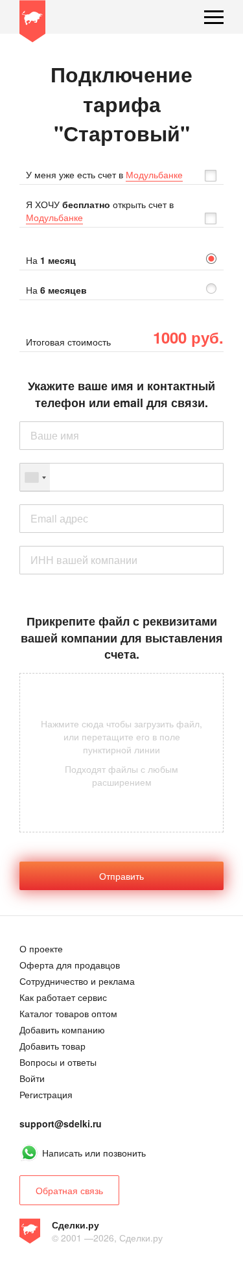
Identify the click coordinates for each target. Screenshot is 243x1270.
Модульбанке (154, 174)
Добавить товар (52, 1045)
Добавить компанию (62, 1029)
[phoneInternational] (121, 477)
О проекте (41, 948)
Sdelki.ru (32, 23)
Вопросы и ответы (58, 1061)
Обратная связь (69, 1190)
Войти (32, 1078)
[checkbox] (121, 174)
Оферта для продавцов (69, 964)
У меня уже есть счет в (104, 174)
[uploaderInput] (121, 753)
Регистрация (46, 1094)
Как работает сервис (63, 997)
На (51, 259)
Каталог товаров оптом (68, 1013)
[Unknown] (35, 478)
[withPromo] (214, 174)
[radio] (121, 259)
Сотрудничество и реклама (77, 980)
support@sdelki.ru (60, 1123)
